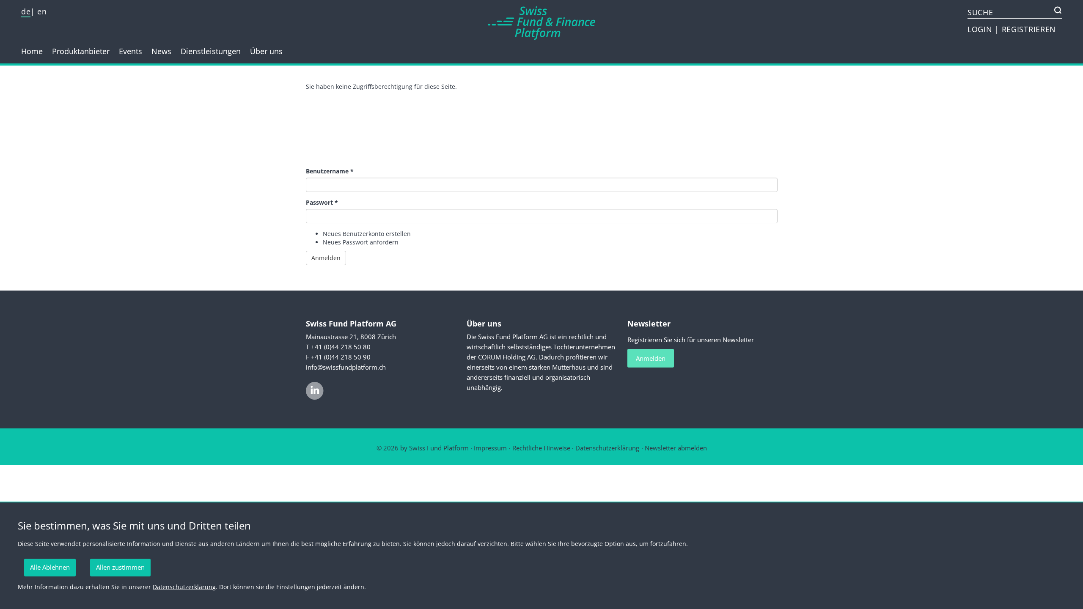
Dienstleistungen (211, 51)
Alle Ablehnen (50, 567)
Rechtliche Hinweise (541, 448)
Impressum (490, 448)
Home (32, 51)
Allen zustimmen (120, 567)
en (42, 11)
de (25, 11)
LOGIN (981, 29)
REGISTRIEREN (1029, 29)
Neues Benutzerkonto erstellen (367, 234)
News (161, 51)
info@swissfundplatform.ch (346, 367)
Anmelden (326, 258)
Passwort (322, 202)
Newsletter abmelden (676, 448)
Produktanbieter (81, 51)
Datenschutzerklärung (607, 448)
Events (130, 51)
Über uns (266, 51)
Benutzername (330, 171)
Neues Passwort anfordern (361, 242)
